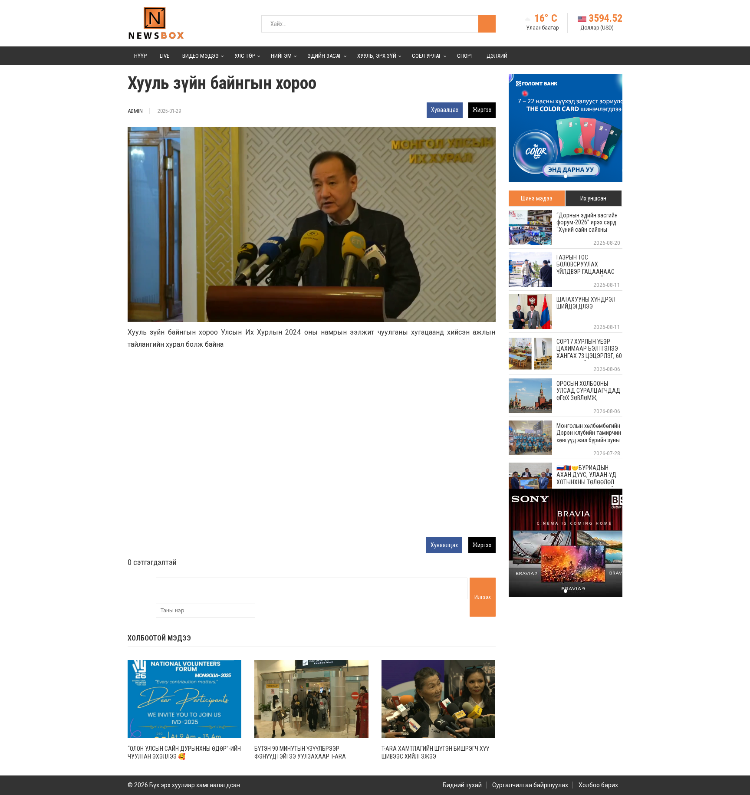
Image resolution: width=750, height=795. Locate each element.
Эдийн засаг (324, 56)
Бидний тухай (462, 785)
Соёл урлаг (426, 56)
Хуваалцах (444, 109)
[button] (565, 176)
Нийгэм (281, 56)
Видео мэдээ (200, 56)
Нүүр (140, 56)
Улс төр (244, 56)
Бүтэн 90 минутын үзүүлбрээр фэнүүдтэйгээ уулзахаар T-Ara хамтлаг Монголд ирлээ (300, 756)
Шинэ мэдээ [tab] (537, 198)
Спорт (465, 56)
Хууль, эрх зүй (376, 56)
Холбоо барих (598, 785)
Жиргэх (482, 109)
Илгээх (482, 597)
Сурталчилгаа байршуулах (530, 785)
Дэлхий (497, 56)
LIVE (164, 56)
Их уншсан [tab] (593, 198)
